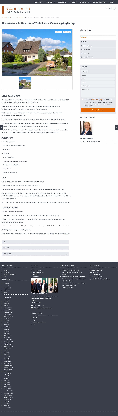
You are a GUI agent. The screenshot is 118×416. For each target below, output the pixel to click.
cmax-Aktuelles (8, 286)
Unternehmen (37, 270)
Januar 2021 (7, 337)
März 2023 (7, 305)
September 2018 (8, 397)
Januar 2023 (7, 310)
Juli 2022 (6, 320)
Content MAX (7, 288)
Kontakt (112, 2)
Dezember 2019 (8, 365)
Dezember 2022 (8, 312)
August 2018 (7, 399)
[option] (37, 52)
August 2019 (7, 374)
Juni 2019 (6, 378)
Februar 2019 (7, 386)
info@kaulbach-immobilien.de (92, 142)
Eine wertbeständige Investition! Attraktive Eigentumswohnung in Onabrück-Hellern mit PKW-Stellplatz (74, 279)
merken (58, 32)
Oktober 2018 (8, 395)
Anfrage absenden (98, 110)
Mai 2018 (6, 406)
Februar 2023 (7, 308)
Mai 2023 (6, 303)
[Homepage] (16, 10)
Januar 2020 (7, 363)
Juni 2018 (6, 404)
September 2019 (8, 372)
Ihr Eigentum (62, 2)
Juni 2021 (6, 327)
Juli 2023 (6, 299)
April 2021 (7, 331)
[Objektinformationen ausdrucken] (90, 30)
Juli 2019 (6, 376)
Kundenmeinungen (99, 2)
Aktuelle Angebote (38, 272)
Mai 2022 (6, 325)
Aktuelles (6, 283)
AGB (5, 276)
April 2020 (7, 357)
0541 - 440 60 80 (39, 305)
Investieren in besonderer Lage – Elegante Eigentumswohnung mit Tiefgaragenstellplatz (74, 285)
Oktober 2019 (8, 369)
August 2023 (7, 297)
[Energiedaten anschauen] (85, 30)
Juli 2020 (6, 350)
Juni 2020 (6, 352)
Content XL (7, 290)
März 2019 (7, 384)
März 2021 (7, 333)
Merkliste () (67, 32)
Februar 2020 (7, 361)
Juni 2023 (6, 301)
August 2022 (7, 318)
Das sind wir (84, 2)
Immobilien (73, 2)
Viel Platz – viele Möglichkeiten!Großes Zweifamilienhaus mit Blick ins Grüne (116, 127)
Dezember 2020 (8, 340)
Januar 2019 (7, 389)
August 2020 (7, 348)
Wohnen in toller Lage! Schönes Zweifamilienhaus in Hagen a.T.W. (1, 127)
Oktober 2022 (8, 314)
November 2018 (8, 393)
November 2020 (8, 342)
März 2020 (7, 359)
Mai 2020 (6, 355)
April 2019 (7, 382)
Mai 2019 (6, 380)
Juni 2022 (6, 323)
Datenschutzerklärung (97, 99)
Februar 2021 (7, 335)
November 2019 (8, 367)
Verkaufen (37, 2)
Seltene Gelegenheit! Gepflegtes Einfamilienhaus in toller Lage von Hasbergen (72, 272)
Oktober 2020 (8, 344)
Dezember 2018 (8, 391)
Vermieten (49, 2)
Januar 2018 (7, 408)
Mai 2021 (6, 329)
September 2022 (8, 316)
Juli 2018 (6, 401)
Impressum (7, 272)
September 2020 (8, 346)
